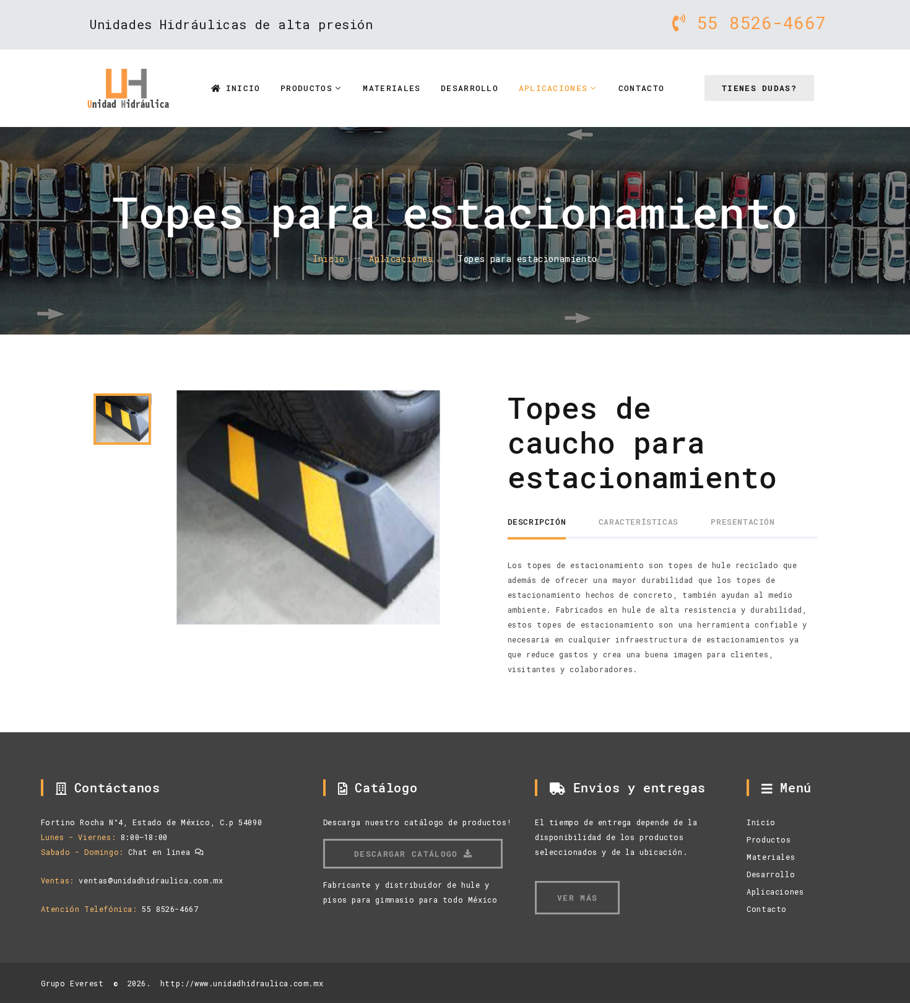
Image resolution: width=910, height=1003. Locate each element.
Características (638, 521)
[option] (308, 507)
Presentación (742, 521)
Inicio (240, 88)
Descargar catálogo (409, 853)
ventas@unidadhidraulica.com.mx (151, 880)
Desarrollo (469, 88)
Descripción (537, 521)
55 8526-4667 (755, 22)
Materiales (391, 88)
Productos (306, 88)
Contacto (641, 88)
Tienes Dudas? (759, 88)
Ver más (577, 897)
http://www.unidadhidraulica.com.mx (241, 983)
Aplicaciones (553, 88)
